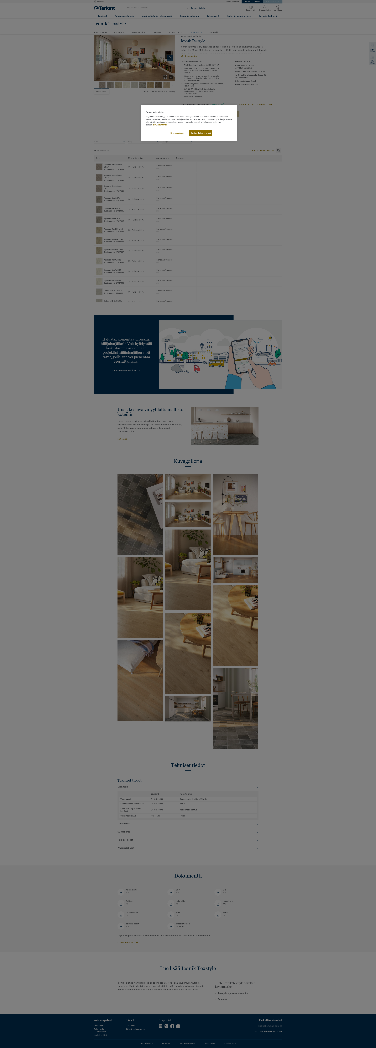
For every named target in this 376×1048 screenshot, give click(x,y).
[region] (189, 123)
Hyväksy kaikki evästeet (201, 133)
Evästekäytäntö (160, 125)
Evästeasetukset (177, 133)
